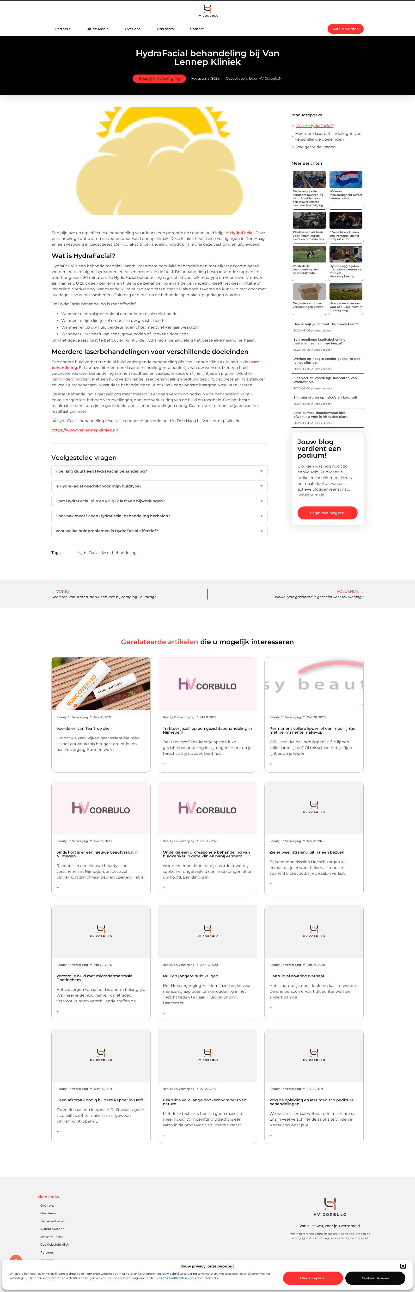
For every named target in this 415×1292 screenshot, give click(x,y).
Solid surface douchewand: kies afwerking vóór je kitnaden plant (320, 414)
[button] (403, 1266)
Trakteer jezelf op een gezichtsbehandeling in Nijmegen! (207, 730)
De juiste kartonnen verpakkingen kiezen (308, 304)
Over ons (132, 29)
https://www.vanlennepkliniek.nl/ (85, 430)
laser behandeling (119, 552)
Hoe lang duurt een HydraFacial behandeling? (159, 471)
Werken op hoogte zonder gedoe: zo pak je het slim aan (326, 360)
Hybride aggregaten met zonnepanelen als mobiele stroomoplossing (346, 271)
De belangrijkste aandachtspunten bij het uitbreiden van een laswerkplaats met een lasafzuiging (308, 198)
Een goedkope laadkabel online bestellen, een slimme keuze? (319, 341)
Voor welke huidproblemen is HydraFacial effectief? (159, 531)
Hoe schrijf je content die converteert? (325, 324)
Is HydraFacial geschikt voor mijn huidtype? (159, 486)
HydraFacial (242, 233)
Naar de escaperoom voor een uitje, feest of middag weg (346, 306)
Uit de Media (97, 29)
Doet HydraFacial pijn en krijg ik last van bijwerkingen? (159, 501)
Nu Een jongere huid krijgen (190, 976)
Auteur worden (52, 1229)
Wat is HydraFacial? (314, 126)
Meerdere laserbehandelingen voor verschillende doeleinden (329, 136)
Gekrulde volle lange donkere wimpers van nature (204, 1102)
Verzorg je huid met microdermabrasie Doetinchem (94, 978)
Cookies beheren (375, 1278)
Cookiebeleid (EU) (54, 1244)
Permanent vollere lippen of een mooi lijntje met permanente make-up (312, 730)
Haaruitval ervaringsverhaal (296, 976)
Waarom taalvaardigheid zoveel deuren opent (346, 194)
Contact (197, 29)
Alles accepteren (313, 1278)
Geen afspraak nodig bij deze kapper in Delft (99, 1100)
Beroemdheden (53, 1221)
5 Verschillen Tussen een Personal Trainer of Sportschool (344, 235)
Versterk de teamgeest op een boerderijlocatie (306, 269)
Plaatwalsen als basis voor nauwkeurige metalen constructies (308, 235)
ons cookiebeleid (175, 1278)
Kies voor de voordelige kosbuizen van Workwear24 (325, 380)
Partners (62, 29)
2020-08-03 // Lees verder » (312, 330)
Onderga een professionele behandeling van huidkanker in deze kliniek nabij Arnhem (206, 854)
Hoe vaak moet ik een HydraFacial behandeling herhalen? (159, 516)
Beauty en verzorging (159, 78)
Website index (51, 1237)
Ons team (165, 29)
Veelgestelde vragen (316, 147)
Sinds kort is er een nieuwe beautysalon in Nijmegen (97, 854)
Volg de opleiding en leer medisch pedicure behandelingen (311, 1102)
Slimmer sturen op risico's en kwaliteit (325, 397)
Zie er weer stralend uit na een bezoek (306, 852)
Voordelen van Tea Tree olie (83, 728)
